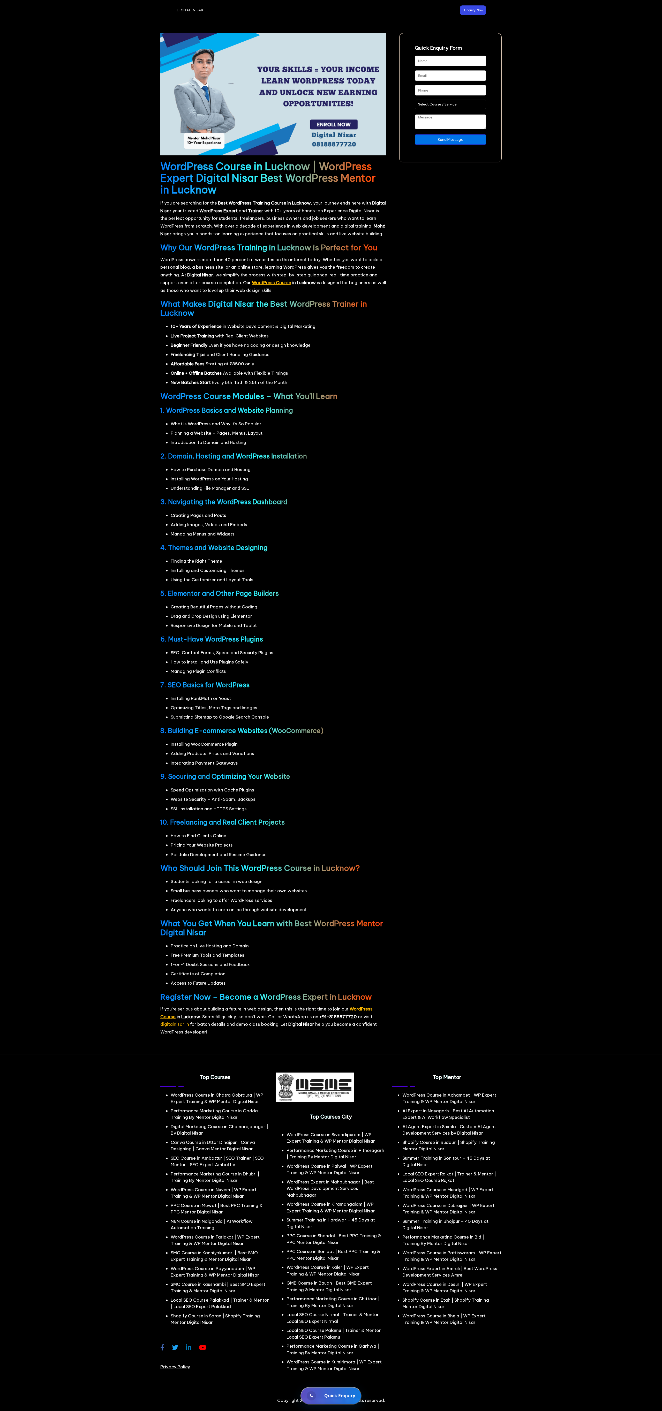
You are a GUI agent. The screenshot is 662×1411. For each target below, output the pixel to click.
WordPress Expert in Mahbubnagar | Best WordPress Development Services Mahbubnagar (330, 1188)
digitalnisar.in (174, 1024)
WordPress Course (271, 282)
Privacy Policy (175, 1367)
